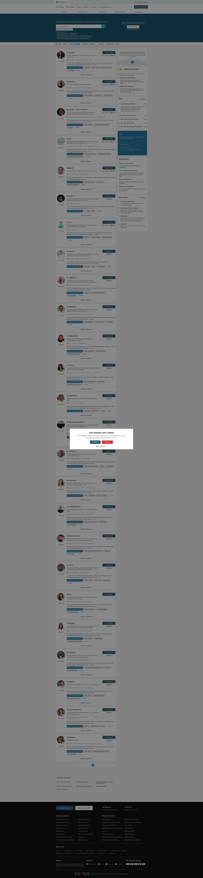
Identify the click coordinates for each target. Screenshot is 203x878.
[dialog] (101, 439)
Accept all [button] (95, 442)
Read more (114, 437)
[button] (101, 446)
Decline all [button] (107, 442)
